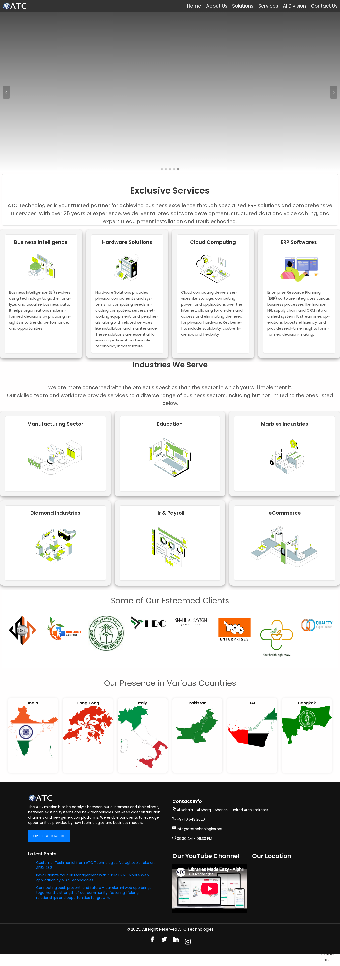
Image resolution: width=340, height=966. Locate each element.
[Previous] (6, 92)
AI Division (294, 6)
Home (194, 6)
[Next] (333, 92)
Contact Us (324, 6)
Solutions (242, 6)
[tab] (162, 169)
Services (268, 6)
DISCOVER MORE (49, 836)
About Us (216, 6)
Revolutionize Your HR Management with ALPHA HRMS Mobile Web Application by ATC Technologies (92, 878)
